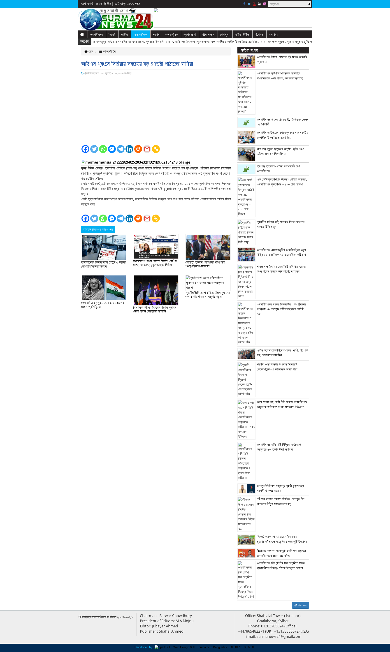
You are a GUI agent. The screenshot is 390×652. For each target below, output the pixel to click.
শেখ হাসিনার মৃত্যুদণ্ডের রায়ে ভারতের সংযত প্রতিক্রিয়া (102, 304)
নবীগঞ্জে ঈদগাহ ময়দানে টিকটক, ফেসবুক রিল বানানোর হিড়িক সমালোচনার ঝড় (280, 501)
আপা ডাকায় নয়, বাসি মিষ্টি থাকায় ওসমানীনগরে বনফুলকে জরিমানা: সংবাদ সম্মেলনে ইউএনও (282, 404)
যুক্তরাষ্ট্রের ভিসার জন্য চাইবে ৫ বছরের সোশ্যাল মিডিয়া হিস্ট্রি (103, 264)
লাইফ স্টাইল (242, 34)
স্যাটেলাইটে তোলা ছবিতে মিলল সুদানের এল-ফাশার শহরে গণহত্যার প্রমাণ (207, 294)
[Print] (138, 149)
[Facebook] (85, 149)
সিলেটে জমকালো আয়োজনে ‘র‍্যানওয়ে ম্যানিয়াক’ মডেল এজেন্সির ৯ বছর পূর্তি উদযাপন (282, 538)
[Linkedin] (129, 149)
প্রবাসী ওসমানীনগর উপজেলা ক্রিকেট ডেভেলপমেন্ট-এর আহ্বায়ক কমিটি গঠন (277, 366)
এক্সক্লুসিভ (171, 34)
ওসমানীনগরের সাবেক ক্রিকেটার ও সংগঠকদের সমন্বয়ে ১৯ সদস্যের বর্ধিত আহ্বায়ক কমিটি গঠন (281, 309)
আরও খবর (301, 605)
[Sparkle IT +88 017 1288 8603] (205, 647)
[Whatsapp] (103, 149)
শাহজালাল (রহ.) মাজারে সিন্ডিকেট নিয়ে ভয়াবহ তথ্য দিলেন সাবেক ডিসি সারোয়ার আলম (281, 268)
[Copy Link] (156, 149)
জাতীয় (124, 34)
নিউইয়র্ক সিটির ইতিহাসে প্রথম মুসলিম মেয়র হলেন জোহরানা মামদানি (154, 309)
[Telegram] (121, 149)
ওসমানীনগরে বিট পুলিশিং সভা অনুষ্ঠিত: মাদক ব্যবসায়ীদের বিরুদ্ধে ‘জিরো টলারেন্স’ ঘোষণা (281, 565)
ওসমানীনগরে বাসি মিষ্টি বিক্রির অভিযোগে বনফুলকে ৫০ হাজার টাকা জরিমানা (279, 446)
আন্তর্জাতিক (140, 34)
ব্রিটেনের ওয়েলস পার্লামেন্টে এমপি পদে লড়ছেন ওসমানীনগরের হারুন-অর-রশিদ (281, 553)
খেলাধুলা (224, 34)
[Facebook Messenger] (112, 149)
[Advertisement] (156, 110)
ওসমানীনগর (96, 34)
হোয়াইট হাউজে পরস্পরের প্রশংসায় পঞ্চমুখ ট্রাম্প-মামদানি (205, 264)
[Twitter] (94, 149)
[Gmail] (147, 149)
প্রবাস (156, 34)
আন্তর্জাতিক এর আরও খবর (98, 229)
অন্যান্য (273, 34)
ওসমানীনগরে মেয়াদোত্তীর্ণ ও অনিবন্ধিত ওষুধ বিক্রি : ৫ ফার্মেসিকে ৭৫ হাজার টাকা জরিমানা (281, 252)
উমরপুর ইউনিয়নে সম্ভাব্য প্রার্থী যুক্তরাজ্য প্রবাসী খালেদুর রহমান (280, 488)
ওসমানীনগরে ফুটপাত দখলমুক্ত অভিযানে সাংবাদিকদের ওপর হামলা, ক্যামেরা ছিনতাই (109, 41)
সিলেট (112, 34)
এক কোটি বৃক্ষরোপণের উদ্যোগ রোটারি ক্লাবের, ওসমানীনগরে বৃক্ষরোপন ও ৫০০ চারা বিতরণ (282, 181)
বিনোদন (259, 34)
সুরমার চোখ (189, 34)
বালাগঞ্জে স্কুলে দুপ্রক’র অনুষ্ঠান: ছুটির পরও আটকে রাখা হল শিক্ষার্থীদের (296, 41)
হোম (90, 51)
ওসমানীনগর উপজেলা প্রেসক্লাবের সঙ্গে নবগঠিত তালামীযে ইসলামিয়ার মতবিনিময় (206, 41)
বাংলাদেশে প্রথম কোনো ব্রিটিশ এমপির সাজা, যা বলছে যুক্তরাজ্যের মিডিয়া (154, 263)
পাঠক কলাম (208, 34)
